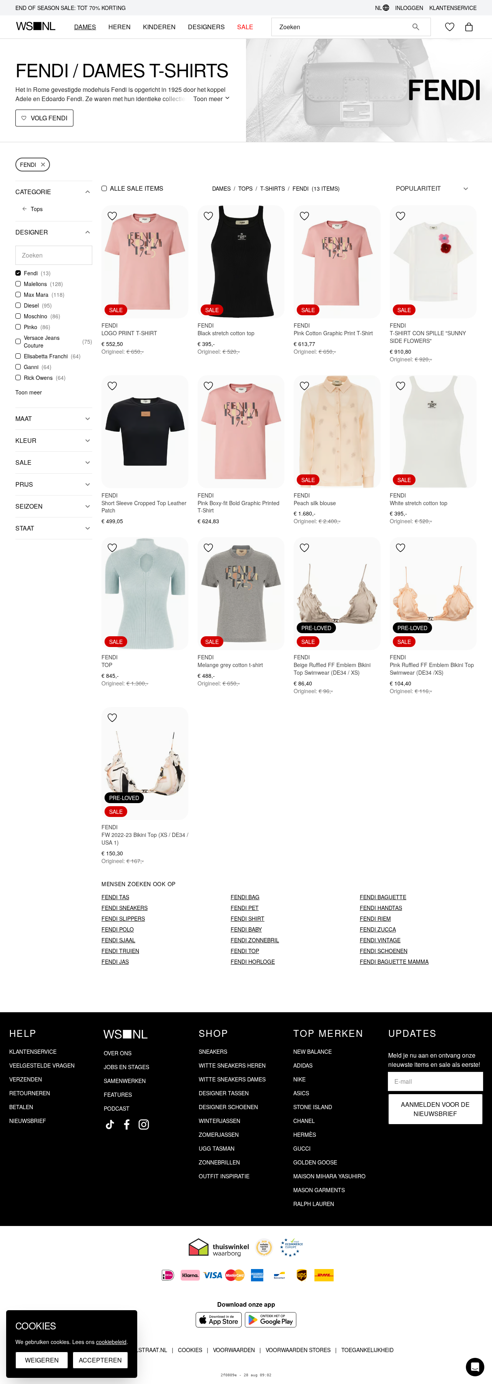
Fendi (28, 164)
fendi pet (245, 908)
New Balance (312, 1051)
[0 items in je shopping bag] (469, 27)
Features (118, 1094)
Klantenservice (453, 8)
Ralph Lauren (313, 1204)
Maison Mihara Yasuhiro (329, 1176)
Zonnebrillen (219, 1162)
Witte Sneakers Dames (232, 1079)
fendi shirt (247, 918)
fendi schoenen (383, 951)
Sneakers (213, 1051)
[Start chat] (475, 1367)
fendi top (245, 951)
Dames (221, 188)
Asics (301, 1093)
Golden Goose (315, 1162)
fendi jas (115, 961)
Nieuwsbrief (27, 1120)
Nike (299, 1079)
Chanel (304, 1120)
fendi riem (375, 918)
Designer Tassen (224, 1093)
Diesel (31, 305)
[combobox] (340, 27)
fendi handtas (381, 908)
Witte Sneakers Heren (232, 1065)
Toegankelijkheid (367, 1350)
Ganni (31, 367)
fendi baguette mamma (394, 961)
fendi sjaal (118, 940)
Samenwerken (125, 1081)
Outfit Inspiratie (224, 1176)
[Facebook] (127, 1124)
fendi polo (117, 929)
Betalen (21, 1107)
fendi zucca (378, 929)
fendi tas (115, 897)
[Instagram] (144, 1124)
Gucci (302, 1148)
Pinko (30, 327)
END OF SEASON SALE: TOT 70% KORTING (70, 8)
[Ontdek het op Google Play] (271, 1319)
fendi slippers (123, 918)
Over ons (117, 1053)
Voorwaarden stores (298, 1350)
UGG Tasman (216, 1148)
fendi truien (120, 951)
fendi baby (246, 929)
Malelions (35, 284)
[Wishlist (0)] (450, 27)
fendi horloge (253, 961)
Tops (245, 188)
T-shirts (272, 188)
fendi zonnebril (255, 940)
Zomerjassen (219, 1134)
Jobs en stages (126, 1067)
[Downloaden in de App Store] (219, 1319)
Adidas (302, 1065)
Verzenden (25, 1079)
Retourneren (29, 1093)
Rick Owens (38, 377)
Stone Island (312, 1107)
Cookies (190, 1350)
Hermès (304, 1134)
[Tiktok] (110, 1124)
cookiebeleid (111, 1342)
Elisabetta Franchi (46, 356)
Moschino (35, 316)
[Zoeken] (416, 27)
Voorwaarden (234, 1350)
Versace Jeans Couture (42, 341)
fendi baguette (383, 897)
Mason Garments (319, 1190)
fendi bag (245, 897)
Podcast (117, 1108)
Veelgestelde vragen (42, 1065)
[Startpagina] (35, 27)
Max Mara (36, 294)
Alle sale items (136, 188)
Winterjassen (219, 1120)
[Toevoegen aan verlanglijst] (112, 216)
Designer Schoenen (228, 1107)
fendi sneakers (124, 908)
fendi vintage (380, 940)
